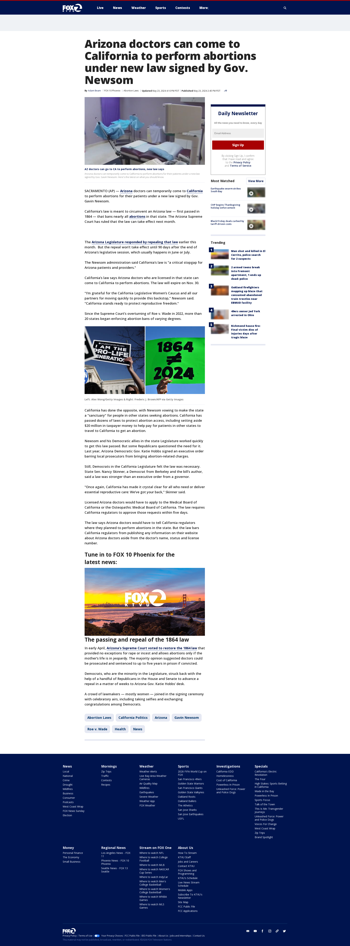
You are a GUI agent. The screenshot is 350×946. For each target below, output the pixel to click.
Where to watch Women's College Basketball (154, 890)
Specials (261, 766)
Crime (66, 780)
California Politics (132, 717)
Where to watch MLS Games (151, 906)
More (203, 8)
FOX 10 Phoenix (112, 90)
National (68, 776)
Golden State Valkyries (191, 792)
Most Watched (222, 181)
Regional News (113, 847)
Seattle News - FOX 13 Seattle (114, 869)
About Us (185, 847)
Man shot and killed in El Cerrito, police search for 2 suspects (248, 254)
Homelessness (225, 776)
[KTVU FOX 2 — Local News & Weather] (75, 7)
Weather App (147, 801)
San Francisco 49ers (190, 779)
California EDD (225, 771)
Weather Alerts (148, 771)
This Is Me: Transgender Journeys (269, 810)
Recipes (105, 784)
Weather (146, 766)
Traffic (105, 776)
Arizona (161, 717)
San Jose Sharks (187, 810)
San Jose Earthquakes (190, 814)
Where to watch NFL (151, 853)
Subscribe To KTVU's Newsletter (190, 896)
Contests (106, 780)
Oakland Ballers (187, 801)
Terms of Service (240, 165)
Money (68, 847)
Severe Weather (148, 796)
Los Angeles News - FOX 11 (115, 854)
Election (67, 815)
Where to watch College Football (153, 858)
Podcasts (68, 802)
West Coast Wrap (73, 806)
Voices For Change (266, 824)
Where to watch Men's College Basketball (152, 883)
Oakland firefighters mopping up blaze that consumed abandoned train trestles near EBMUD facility (246, 295)
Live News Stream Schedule (188, 884)
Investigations (228, 766)
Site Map (183, 902)
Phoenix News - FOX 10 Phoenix (115, 862)
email (248, 931)
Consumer (69, 797)
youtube (255, 931)
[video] (256, 192)
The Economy (71, 857)
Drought (68, 784)
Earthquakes (146, 792)
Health (120, 729)
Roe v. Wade (97, 729)
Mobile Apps (185, 890)
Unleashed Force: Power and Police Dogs (230, 790)
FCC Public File (186, 906)
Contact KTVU (186, 866)
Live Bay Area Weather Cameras (152, 777)
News (137, 729)
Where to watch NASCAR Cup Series (154, 871)
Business (68, 793)
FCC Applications (188, 911)
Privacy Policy (242, 162)
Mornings (109, 766)
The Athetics (185, 805)
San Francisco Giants (190, 788)
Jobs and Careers (188, 861)
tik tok (277, 931)
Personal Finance (73, 853)
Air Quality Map (148, 783)
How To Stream (187, 853)
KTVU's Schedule (188, 878)
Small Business (71, 861)
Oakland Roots (186, 796)
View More (256, 181)
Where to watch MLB (152, 865)
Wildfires (68, 789)
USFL (181, 818)
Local (66, 771)
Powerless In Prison (228, 784)
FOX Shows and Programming (187, 872)
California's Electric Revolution (266, 773)
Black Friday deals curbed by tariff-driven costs (227, 222)
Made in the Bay (264, 791)
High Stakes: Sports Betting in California (271, 785)
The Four (260, 779)
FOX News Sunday (73, 811)
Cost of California (226, 780)
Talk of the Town (265, 804)
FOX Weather (147, 805)
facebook (262, 931)
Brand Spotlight (264, 837)
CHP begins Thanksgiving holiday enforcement (225, 206)
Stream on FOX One (155, 847)
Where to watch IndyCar (153, 877)
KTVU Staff (184, 857)
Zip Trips (106, 771)
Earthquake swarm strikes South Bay (226, 190)
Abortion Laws (131, 90)
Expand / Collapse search (285, 8)
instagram (270, 931)
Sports (183, 766)
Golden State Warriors (191, 783)
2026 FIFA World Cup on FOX (192, 773)
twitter (284, 931)
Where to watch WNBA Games (153, 898)
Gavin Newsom (186, 717)
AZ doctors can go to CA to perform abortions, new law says (124, 169)
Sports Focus (262, 800)
